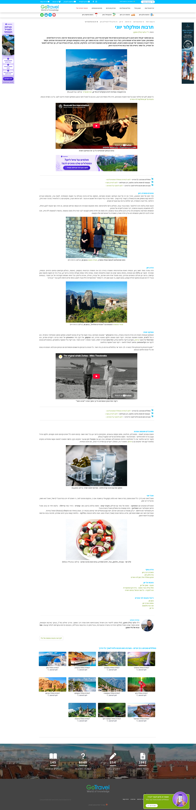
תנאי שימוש (140, 799)
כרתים (137, 340)
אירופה (127, 22)
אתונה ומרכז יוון (148, 603)
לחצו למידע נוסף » (111, 182)
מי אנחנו (55, 1)
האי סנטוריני (87, 92)
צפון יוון (151, 600)
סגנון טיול (137, 8)
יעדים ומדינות (149, 8)
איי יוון (152, 608)
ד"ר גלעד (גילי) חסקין (141, 32)
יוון (120, 22)
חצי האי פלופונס (148, 605)
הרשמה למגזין (69, 1)
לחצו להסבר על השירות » (114, 185)
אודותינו (133, 799)
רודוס (130, 441)
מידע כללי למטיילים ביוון (108, 22)
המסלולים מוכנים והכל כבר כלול (157, 798)
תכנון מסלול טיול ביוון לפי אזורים (142, 577)
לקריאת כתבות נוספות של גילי (51, 638)
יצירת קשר (44, 1)
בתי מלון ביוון (149, 575)
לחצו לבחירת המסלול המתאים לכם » (118, 179)
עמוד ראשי (149, 22)
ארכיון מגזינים (111, 8)
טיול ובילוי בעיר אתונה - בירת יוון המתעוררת (138, 587)
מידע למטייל (83, 1)
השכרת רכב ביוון (148, 572)
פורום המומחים (97, 8)
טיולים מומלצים (125, 8)
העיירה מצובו (92, 260)
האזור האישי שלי (82, 8)
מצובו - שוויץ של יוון (147, 585)
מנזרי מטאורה (118, 324)
